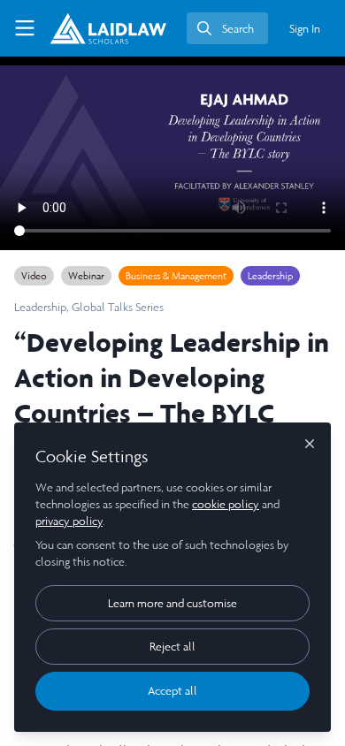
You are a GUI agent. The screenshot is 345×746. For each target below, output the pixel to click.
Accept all (172, 690)
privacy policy (69, 521)
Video (34, 276)
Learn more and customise (172, 603)
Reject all (173, 646)
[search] (227, 28)
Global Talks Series (118, 307)
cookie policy (225, 504)
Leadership (270, 276)
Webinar (86, 276)
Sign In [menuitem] (304, 28)
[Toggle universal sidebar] (25, 28)
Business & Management (176, 276)
